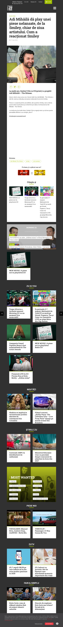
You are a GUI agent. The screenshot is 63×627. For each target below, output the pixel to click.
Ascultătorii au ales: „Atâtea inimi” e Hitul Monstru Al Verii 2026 (30, 238)
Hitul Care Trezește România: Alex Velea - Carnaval (30, 247)
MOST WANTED (23, 477)
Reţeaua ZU (33, 2)
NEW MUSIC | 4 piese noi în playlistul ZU (14, 200)
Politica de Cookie (38, 623)
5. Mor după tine (15, 490)
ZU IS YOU (12, 16)
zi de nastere (36, 161)
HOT (24, 172)
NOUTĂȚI (31, 389)
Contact (40, 2)
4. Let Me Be (37, 486)
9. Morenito (13, 499)
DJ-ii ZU (26, 2)
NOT (40, 172)
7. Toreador (13, 494)
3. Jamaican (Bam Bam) (17, 486)
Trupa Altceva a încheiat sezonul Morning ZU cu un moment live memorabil (30, 202)
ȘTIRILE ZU (31, 429)
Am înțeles (50, 623)
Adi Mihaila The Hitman (16, 161)
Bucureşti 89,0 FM (17, 3)
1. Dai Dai (13, 481)
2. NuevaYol (37, 481)
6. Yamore (37, 490)
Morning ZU (31, 228)
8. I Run (36, 494)
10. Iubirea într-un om (40, 499)
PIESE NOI (31, 506)
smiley (28, 161)
